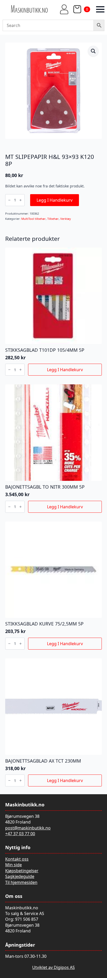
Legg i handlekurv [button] (65, 369)
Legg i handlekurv (54, 200)
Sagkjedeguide (19, 876)
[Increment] (20, 200)
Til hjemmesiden (21, 882)
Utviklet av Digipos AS (53, 967)
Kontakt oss (17, 859)
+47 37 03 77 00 (20, 833)
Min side (13, 865)
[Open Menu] (100, 9)
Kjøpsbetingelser (21, 871)
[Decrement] (9, 200)
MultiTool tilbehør (33, 219)
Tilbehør (53, 219)
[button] (93, 51)
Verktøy (65, 219)
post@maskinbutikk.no (28, 828)
